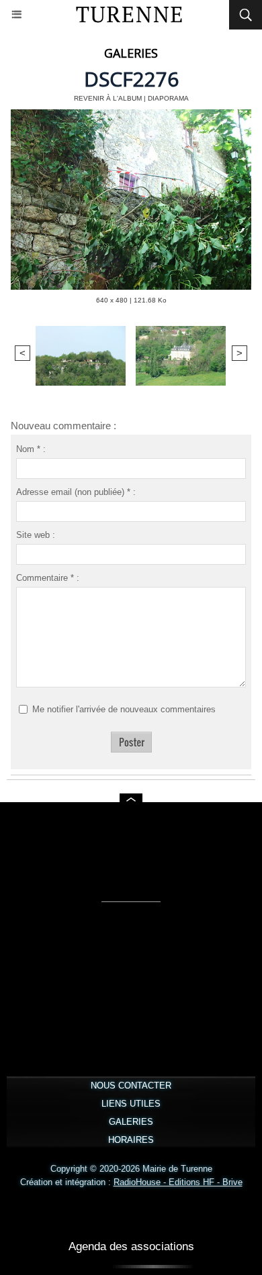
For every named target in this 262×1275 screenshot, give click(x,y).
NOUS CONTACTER (131, 1085)
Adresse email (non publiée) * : (76, 492)
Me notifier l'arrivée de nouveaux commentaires (124, 709)
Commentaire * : (47, 578)
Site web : (35, 535)
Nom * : (31, 449)
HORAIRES (131, 1140)
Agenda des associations (131, 1246)
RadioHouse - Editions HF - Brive (178, 1182)
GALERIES (131, 1122)
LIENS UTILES (131, 1104)
